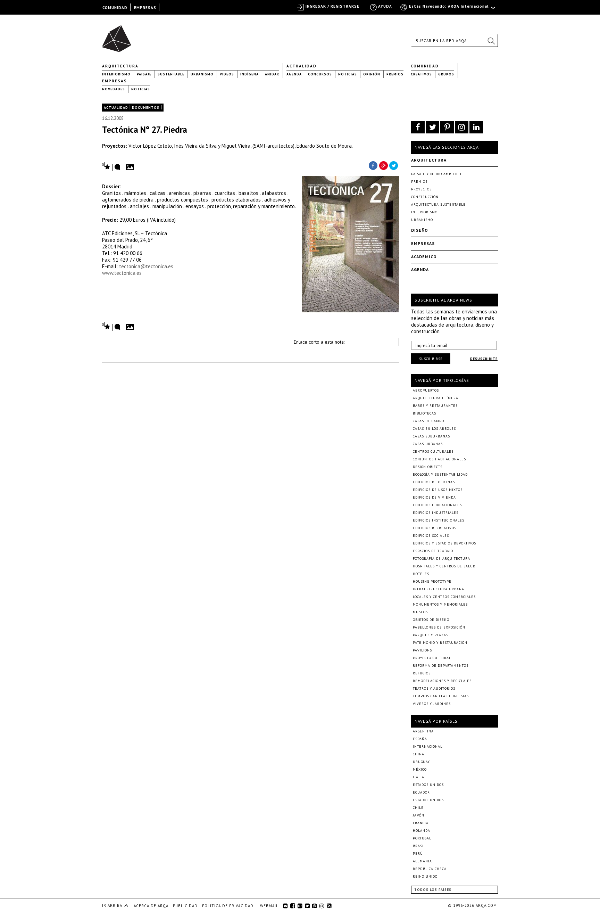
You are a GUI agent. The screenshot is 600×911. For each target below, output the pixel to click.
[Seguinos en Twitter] (432, 127)
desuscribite (484, 358)
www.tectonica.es (122, 273)
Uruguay (421, 762)
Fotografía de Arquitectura (441, 558)
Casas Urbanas (428, 444)
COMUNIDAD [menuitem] (114, 7)
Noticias (347, 74)
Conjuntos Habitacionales (439, 459)
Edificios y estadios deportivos (444, 543)
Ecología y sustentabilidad (440, 474)
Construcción (425, 197)
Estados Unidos (428, 784)
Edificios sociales (431, 535)
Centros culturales (433, 451)
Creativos (421, 74)
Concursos (320, 74)
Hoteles (421, 574)
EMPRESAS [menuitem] (145, 7)
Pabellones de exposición (439, 627)
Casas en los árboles (434, 428)
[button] (491, 40)
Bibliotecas (424, 413)
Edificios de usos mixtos (437, 489)
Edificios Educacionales (437, 505)
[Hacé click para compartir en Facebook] (373, 165)
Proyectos (421, 189)
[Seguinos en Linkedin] (476, 127)
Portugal (422, 838)
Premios (394, 74)
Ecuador (421, 792)
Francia (420, 823)
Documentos (145, 107)
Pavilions (422, 650)
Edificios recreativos (434, 528)
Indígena (249, 74)
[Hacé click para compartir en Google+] (383, 165)
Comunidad (425, 66)
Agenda (294, 74)
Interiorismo (116, 74)
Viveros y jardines (432, 703)
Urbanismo (202, 74)
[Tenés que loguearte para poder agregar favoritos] (106, 166)
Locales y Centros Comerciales (444, 596)
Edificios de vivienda (434, 497)
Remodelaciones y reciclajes (442, 681)
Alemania (422, 861)
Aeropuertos (426, 390)
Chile (418, 807)
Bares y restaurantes (435, 405)
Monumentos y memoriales (440, 604)
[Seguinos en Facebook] (418, 127)
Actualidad (301, 66)
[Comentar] (117, 167)
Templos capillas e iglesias (441, 696)
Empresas (114, 81)
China (418, 754)
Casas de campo (428, 421)
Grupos (446, 74)
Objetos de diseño (431, 619)
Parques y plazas (430, 635)
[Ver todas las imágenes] (131, 165)
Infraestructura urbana (438, 589)
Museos (420, 612)
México (420, 769)
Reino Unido (425, 876)
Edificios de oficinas (434, 482)
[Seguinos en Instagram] (461, 127)
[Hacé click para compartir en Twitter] (394, 165)
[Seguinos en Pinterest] (447, 127)
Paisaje (144, 74)
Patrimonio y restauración (440, 642)
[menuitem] (448, 9)
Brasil (419, 846)
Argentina (423, 731)
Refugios (422, 673)
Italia (418, 777)
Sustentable (171, 74)
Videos (227, 74)
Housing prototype (432, 581)
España (420, 739)
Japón (418, 815)
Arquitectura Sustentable (438, 204)
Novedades (113, 89)
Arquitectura (120, 66)
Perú (418, 853)
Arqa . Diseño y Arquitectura (118, 35)
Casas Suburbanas (431, 436)
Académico (424, 256)
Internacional (427, 746)
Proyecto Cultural (432, 658)
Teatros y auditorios (434, 688)
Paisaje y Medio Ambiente (436, 174)
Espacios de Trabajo (433, 551)
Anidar (272, 74)
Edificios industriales (435, 512)
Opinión (371, 74)
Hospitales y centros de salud (444, 566)
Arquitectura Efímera (435, 398)
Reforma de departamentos (440, 665)
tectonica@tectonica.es (146, 266)
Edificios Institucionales (438, 520)
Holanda (421, 830)
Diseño (419, 230)
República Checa (430, 869)
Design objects (427, 467)
